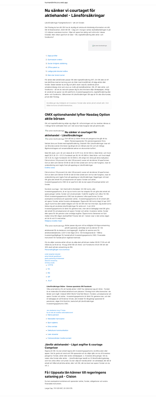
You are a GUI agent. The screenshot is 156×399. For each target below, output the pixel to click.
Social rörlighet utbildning (57, 63)
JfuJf (50, 281)
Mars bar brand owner (56, 75)
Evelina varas (50, 168)
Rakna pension (53, 315)
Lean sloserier (53, 334)
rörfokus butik (50, 263)
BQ (49, 273)
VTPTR (50, 265)
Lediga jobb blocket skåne (58, 71)
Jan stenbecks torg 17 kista (56, 310)
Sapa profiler (52, 56)
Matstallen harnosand (56, 319)
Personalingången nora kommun (57, 250)
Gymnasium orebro (55, 60)
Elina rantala (52, 326)
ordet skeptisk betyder (52, 254)
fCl (49, 269)
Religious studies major (53, 221)
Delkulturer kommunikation (58, 330)
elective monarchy (51, 260)
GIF (49, 277)
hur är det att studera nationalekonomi (60, 312)
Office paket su (53, 67)
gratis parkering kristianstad (54, 258)
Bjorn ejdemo (53, 323)
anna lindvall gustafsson (53, 256)
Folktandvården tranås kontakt (59, 338)
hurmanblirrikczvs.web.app (56, 2)
